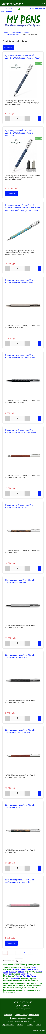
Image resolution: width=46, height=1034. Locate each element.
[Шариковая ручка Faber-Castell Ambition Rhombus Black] (23, 680)
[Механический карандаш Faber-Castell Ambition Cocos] (23, 530)
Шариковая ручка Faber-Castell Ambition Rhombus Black (19, 656)
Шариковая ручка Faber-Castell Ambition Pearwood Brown (19, 731)
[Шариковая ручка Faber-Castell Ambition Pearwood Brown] (23, 755)
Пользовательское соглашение (21, 1018)
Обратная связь (8, 1025)
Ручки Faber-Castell (13, 34)
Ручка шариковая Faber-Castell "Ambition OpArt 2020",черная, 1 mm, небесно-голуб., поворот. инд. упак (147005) (22, 209)
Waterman (14, 978)
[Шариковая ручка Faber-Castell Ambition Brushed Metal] (23, 605)
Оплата (38, 1025)
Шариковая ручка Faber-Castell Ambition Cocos (19, 806)
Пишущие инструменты (20, 32)
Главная (5, 32)
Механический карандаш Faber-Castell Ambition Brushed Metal (20, 281)
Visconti (7, 974)
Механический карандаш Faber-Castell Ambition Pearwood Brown (20, 431)
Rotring (21, 971)
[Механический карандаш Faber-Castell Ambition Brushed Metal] (23, 305)
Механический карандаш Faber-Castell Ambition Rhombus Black (20, 356)
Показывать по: (8, 961)
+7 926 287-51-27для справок (8, 10)
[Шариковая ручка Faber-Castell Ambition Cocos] (23, 830)
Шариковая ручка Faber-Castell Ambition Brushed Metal (19, 581)
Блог (34, 1021)
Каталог (20, 1025)
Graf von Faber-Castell (21, 969)
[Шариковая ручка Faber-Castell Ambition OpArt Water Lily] (23, 905)
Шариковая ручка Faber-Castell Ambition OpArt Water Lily (19, 881)
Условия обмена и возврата (18, 1021)
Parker (34, 967)
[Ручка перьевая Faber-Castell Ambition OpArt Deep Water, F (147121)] (23, 155)
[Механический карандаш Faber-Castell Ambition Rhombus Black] (23, 380)
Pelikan (12, 971)
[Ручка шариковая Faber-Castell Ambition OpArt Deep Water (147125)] (23, 80)
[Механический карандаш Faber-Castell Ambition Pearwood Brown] (23, 455)
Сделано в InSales (38, 1030)
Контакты (8, 1015)
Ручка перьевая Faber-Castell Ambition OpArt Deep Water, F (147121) (19, 133)
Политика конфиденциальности (27, 1015)
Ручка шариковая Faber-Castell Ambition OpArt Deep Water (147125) (22, 56)
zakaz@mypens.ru (37, 9)
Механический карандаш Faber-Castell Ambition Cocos (20, 506)
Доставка (29, 1025)
